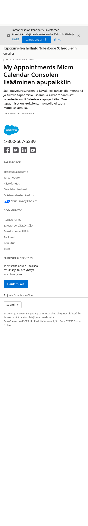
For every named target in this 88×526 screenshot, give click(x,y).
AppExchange (12, 219)
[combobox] (13, 304)
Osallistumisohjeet (15, 189)
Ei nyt (57, 39)
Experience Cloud (24, 295)
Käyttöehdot (12, 183)
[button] (13, 304)
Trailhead (9, 237)
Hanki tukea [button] (16, 284)
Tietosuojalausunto (16, 172)
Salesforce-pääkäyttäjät (18, 225)
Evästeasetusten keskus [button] (19, 195)
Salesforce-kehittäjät (17, 231)
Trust (7, 249)
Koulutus (9, 243)
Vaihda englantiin (36, 39)
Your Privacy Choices (24, 201)
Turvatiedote (12, 177)
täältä (15, 39)
